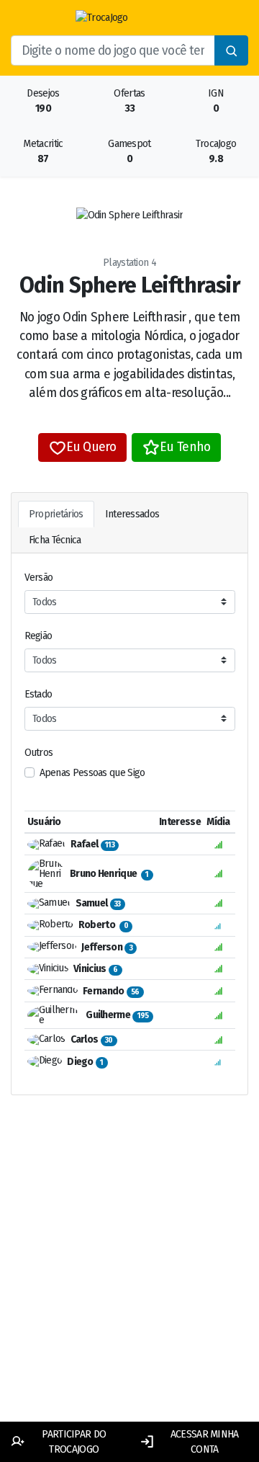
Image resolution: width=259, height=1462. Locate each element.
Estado (38, 694)
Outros (38, 752)
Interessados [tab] (132, 514)
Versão (38, 577)
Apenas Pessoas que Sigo (92, 773)
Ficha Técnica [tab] (55, 540)
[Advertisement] (129, 1275)
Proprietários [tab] (56, 514)
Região (38, 636)
